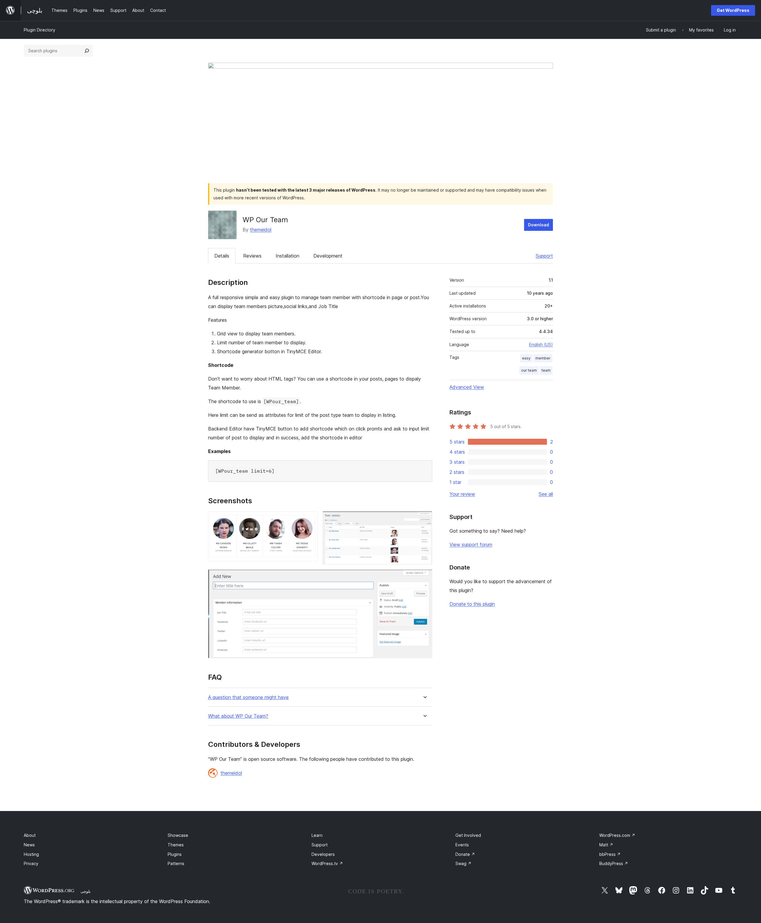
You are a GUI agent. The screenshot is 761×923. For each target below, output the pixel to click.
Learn (317, 835)
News (29, 844)
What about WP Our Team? (238, 716)
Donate (465, 854)
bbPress (610, 854)
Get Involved (468, 835)
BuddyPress (613, 863)
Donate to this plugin (472, 604)
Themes (176, 844)
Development (327, 256)
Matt (606, 844)
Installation (287, 256)
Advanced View (466, 387)
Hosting (31, 854)
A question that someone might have (248, 697)
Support (544, 256)
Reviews (252, 256)
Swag (463, 863)
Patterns (176, 863)
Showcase (178, 835)
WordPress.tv (327, 863)
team (546, 370)
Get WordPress (733, 10)
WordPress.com (617, 835)
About (30, 835)
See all (546, 494)
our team (529, 370)
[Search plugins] (87, 51)
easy (526, 358)
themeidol (260, 230)
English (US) (541, 344)
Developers (323, 854)
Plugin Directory (39, 29)
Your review (462, 494)
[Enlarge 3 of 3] (424, 577)
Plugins (175, 854)
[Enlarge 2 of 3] (424, 519)
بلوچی (86, 891)
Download (538, 224)
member (543, 358)
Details (221, 256)
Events (462, 844)
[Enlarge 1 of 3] (310, 519)
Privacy (31, 863)
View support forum (470, 545)
